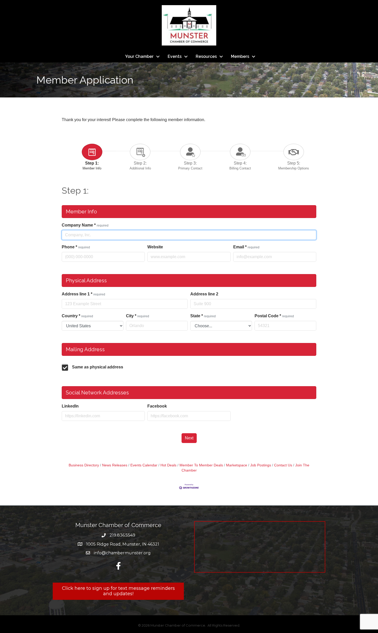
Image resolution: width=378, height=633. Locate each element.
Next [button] (189, 438)
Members (240, 56)
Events (175, 56)
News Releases (114, 465)
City (137, 316)
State (203, 316)
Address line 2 (204, 294)
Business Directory (84, 465)
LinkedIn (70, 406)
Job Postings (260, 465)
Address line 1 (83, 294)
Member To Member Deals (201, 465)
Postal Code (274, 316)
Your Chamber (139, 56)
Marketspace (236, 465)
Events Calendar (143, 465)
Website (155, 247)
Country (77, 316)
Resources (206, 56)
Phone (76, 247)
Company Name (85, 225)
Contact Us (283, 465)
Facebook (157, 406)
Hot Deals (168, 465)
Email (246, 247)
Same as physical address (97, 367)
